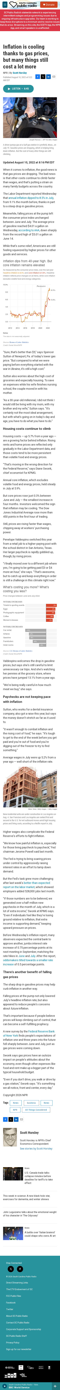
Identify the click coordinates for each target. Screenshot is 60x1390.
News (15, 1103)
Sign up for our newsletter (18, 1349)
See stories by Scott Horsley (36, 1148)
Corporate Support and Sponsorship (23, 1329)
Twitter (9, 1309)
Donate (50, 4)
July (32, 956)
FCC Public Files (13, 1296)
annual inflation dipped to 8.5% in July (30, 197)
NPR (15, 1110)
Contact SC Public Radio (17, 1323)
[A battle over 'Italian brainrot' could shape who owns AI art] (13, 1233)
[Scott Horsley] (10, 1137)
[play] (5, 1386)
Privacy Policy (12, 1343)
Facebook (11, 1303)
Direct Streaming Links (17, 1283)
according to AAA (28, 230)
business (31, 1103)
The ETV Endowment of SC (19, 1289)
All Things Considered (36, 1110)
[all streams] (56, 1386)
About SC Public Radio (17, 1316)
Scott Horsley (20, 72)
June (21, 956)
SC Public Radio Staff (16, 1336)
